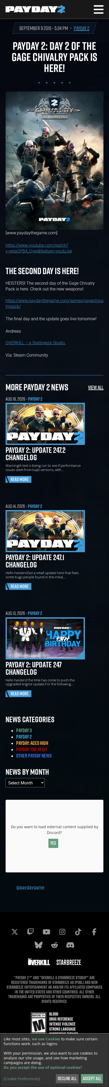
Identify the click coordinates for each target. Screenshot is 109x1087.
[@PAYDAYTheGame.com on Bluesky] (39, 945)
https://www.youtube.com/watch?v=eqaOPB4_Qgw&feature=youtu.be (39, 248)
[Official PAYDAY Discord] (70, 945)
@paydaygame (30, 887)
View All (95, 387)
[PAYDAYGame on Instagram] (62, 932)
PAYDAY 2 (81, 28)
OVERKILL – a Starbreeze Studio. (36, 342)
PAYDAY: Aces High (32, 743)
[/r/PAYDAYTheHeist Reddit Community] (54, 945)
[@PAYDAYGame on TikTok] (78, 932)
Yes (53, 843)
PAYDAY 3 (24, 730)
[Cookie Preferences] (22, 1079)
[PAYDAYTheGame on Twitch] (31, 932)
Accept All (92, 1078)
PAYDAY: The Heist (31, 749)
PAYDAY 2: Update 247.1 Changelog (35, 561)
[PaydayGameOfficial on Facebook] (94, 932)
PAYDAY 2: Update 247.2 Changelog (36, 453)
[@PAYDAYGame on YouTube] (47, 932)
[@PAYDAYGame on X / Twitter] (15, 932)
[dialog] (54, 1060)
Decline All (67, 1078)
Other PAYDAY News (34, 755)
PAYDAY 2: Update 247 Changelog (34, 668)
